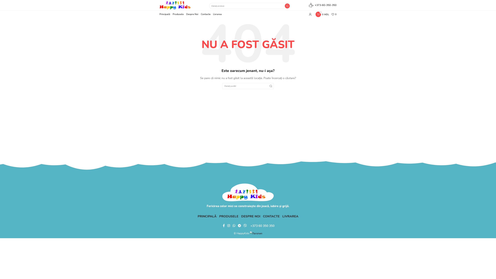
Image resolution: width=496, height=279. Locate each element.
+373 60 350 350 (262, 226)
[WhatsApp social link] (234, 226)
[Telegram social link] (239, 226)
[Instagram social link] (228, 226)
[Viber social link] (245, 226)
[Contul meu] (310, 14)
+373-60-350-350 (325, 5)
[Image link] (248, 192)
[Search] (287, 5)
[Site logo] (175, 5)
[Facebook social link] (224, 226)
